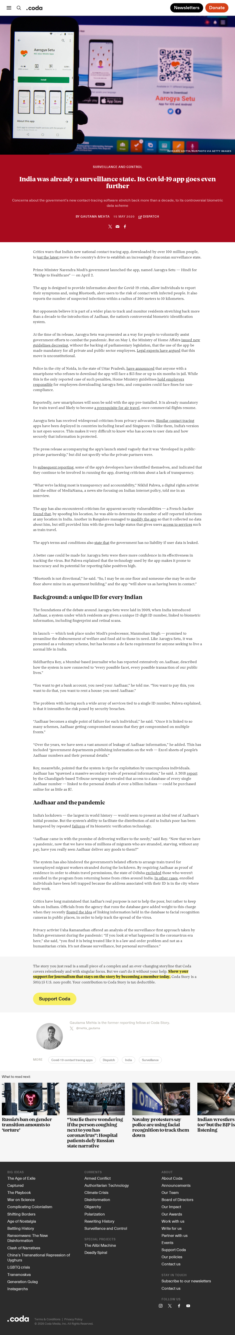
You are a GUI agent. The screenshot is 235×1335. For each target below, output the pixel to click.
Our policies (172, 1257)
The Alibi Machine (100, 1245)
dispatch (151, 216)
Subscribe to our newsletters (186, 1281)
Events (167, 1242)
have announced (140, 369)
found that (42, 514)
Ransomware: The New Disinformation (27, 1238)
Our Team (170, 1192)
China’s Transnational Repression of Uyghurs (38, 1257)
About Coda (172, 1178)
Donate (217, 8)
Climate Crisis (96, 1192)
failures (78, 826)
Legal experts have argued (158, 351)
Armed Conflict (97, 1178)
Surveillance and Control (117, 167)
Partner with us (174, 1235)
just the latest (48, 257)
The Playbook (19, 1192)
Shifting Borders (21, 1214)
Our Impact (171, 1207)
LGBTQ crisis (18, 1267)
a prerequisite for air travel (117, 408)
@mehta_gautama (88, 1028)
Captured (15, 1185)
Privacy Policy (73, 1319)
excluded (153, 873)
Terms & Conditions (47, 1319)
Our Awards (172, 1214)
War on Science (21, 1199)
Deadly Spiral (95, 1252)
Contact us (171, 1264)
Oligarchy (92, 1207)
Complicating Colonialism (29, 1207)
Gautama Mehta (95, 216)
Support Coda (54, 998)
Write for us (172, 1228)
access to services (177, 525)
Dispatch (109, 1060)
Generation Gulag (22, 1281)
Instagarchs (17, 1289)
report (192, 773)
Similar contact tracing (175, 421)
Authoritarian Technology (106, 1185)
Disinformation (97, 1199)
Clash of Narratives (23, 1248)
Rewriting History (99, 1221)
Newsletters (186, 8)
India (128, 1060)
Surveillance (150, 1060)
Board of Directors (177, 1199)
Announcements (176, 1185)
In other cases (166, 878)
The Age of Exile (21, 1178)
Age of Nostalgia (21, 1221)
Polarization (94, 1214)
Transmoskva (19, 1274)
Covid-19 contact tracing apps (72, 1060)
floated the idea (79, 912)
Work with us (173, 1221)
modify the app (144, 519)
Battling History (20, 1228)
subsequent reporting (55, 467)
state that (101, 543)
